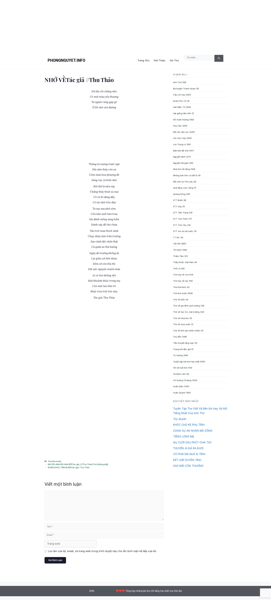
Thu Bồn (177, 336)
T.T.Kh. (176, 237)
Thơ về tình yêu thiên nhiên (186, 330)
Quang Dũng (179, 194)
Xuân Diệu (178, 386)
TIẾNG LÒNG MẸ (183, 436)
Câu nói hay (179, 94)
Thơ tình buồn (54, 461)
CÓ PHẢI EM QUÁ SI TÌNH (189, 454)
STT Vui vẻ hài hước (183, 231)
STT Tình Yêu (180, 225)
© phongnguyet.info (105, 590)
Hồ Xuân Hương (181, 119)
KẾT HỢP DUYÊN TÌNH (187, 460)
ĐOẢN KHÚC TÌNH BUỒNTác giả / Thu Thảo (69, 467)
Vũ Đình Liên (179, 374)
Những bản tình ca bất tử (185, 175)
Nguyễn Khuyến (181, 163)
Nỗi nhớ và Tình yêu (183, 181)
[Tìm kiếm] (218, 58)
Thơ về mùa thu (181, 318)
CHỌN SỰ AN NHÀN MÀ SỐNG (193, 430)
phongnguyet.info (66, 60)
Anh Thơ (177, 82)
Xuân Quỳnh (179, 392)
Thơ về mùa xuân (181, 324)
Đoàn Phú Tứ (179, 101)
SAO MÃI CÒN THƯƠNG (188, 465)
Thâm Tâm (178, 256)
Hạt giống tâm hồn (182, 113)
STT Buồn (178, 200)
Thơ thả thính (179, 287)
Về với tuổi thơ (180, 367)
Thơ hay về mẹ (180, 281)
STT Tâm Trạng (180, 212)
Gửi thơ (174, 60)
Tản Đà (176, 243)
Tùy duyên (179, 419)
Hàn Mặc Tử (179, 107)
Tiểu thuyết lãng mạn (183, 343)
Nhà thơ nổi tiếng (181, 169)
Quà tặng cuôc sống (183, 188)
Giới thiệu (159, 60)
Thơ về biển (179, 299)
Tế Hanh (177, 250)
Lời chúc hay (179, 138)
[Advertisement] (135, 26)
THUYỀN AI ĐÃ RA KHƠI (188, 448)
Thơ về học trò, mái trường (186, 312)
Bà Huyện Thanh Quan (184, 88)
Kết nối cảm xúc (181, 132)
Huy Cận (177, 125)
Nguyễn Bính (179, 156)
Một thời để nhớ (181, 150)
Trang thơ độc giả (182, 349)
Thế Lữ (176, 268)
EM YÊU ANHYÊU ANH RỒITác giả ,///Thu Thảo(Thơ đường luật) (78, 464)
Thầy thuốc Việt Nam (183, 262)
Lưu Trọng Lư (179, 144)
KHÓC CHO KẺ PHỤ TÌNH (189, 424)
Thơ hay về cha (181, 274)
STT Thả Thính (180, 219)
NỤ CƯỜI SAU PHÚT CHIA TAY (192, 442)
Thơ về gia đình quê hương (186, 305)
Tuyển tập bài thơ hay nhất (186, 361)
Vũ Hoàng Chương (182, 380)
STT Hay (177, 206)
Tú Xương (178, 355)
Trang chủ (143, 60)
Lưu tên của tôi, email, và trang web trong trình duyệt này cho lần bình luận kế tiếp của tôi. (102, 551)
